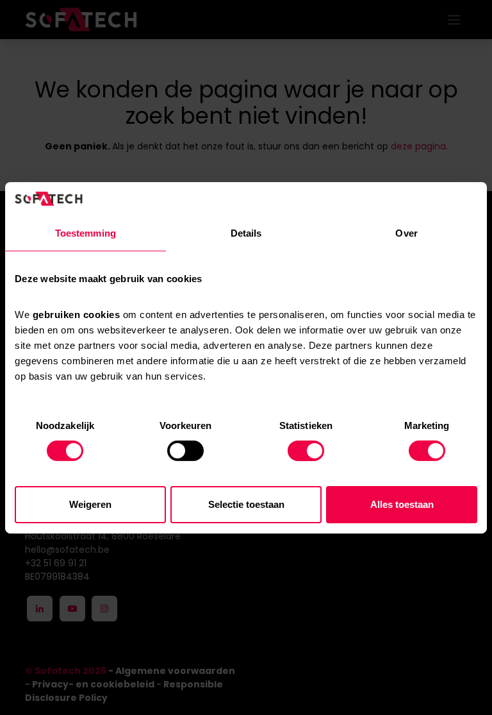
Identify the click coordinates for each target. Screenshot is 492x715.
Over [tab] (406, 233)
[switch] (185, 451)
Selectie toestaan (246, 504)
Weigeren (90, 504)
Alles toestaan (402, 504)
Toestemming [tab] (85, 233)
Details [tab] (246, 233)
